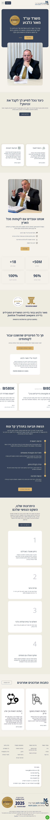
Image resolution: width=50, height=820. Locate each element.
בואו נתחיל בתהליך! (25, 489)
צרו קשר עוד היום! (25, 525)
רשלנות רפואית (19, 748)
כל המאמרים (6, 748)
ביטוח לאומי (20, 754)
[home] (42, 3)
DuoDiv (16, 816)
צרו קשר (8, 3)
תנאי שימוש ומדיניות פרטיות (33, 749)
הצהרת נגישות (33, 753)
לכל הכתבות (7, 682)
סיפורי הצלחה (5, 754)
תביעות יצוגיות (19, 758)
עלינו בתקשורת (5, 751)
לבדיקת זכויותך (25, 114)
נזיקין (22, 751)
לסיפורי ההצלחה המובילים (25, 348)
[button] (2, 2)
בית (47, 748)
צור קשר (46, 754)
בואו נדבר (28, 37)
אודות (20, 37)
